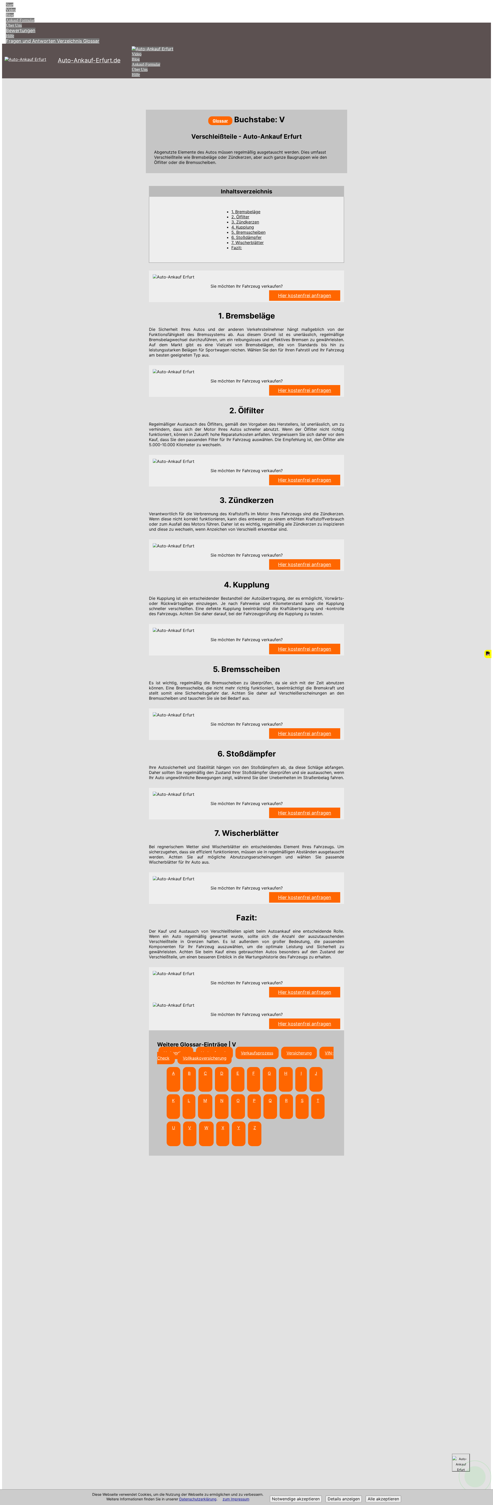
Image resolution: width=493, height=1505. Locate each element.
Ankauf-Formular (20, 20)
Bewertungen (20, 30)
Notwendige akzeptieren (296, 1499)
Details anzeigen (344, 1499)
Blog (10, 15)
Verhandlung (176, 1052)
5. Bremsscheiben (248, 232)
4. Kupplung (242, 227)
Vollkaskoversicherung (204, 1058)
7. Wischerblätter (247, 242)
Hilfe (10, 36)
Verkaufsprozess (257, 1052)
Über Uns (14, 25)
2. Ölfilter (240, 216)
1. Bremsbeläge (245, 211)
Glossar (91, 41)
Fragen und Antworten (31, 41)
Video (11, 10)
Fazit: (236, 247)
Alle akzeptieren (383, 1499)
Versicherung (299, 1052)
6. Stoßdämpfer (246, 237)
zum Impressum (236, 1499)
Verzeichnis (70, 41)
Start (9, 5)
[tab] (246, 191)
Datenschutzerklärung (197, 1499)
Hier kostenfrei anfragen (304, 295)
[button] (246, 191)
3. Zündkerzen (245, 222)
